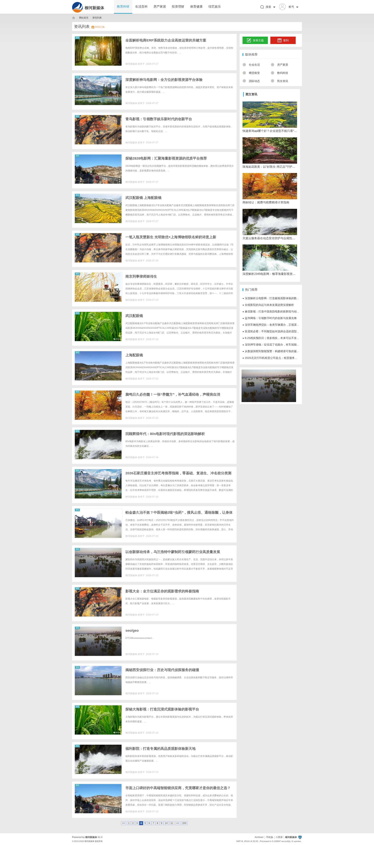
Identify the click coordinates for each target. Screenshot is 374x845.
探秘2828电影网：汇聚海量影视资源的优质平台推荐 (166, 158)
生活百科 (141, 6)
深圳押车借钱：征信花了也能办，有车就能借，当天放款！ (279, 344)
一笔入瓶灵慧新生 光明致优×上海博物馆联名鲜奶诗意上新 (170, 237)
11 (171, 823)
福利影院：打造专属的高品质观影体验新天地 (160, 749)
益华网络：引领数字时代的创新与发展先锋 (270, 318)
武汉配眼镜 (134, 316)
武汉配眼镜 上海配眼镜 (143, 198)
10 (166, 823)
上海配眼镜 (134, 355)
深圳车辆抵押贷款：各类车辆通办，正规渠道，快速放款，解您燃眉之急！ (289, 324)
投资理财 (178, 6)
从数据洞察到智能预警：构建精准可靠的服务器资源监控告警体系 (283, 351)
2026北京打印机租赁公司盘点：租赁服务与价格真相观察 (278, 357)
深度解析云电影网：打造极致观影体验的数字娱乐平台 (276, 298)
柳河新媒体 (94, 8)
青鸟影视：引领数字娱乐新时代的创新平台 (158, 119)
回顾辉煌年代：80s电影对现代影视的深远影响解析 (165, 434)
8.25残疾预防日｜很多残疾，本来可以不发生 (271, 338)
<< (123, 823)
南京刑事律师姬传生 (141, 276)
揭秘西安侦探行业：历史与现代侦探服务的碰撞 (162, 670)
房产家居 (159, 6)
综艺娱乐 (214, 6)
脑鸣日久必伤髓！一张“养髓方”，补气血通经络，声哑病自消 (172, 394)
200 (184, 823)
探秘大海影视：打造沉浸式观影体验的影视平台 (162, 709)
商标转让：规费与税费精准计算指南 (266, 202)
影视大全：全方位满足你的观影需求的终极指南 (162, 591)
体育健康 (196, 6)
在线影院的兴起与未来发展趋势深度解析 (268, 304)
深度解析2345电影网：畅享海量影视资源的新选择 (270, 273)
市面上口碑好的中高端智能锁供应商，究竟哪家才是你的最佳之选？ (178, 788)
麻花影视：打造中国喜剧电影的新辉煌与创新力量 (274, 311)
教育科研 (123, 6)
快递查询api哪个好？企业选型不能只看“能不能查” (270, 130)
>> (177, 823)
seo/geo (132, 630)
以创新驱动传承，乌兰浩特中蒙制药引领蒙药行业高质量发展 (172, 552)
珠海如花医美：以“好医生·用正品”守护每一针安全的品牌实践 (270, 166)
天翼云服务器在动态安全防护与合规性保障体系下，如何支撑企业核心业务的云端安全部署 (270, 238)
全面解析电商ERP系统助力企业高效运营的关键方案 (165, 40)
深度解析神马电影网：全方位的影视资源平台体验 (164, 80)
